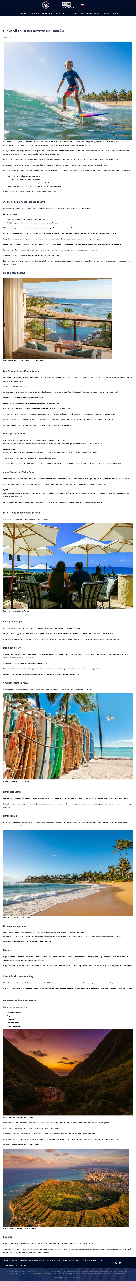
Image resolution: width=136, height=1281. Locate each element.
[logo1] (68, 2)
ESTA (5, 228)
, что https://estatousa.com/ (43, 1271)
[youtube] (120, 1263)
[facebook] (112, 1263)
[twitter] (116, 1263)
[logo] (45, 2)
